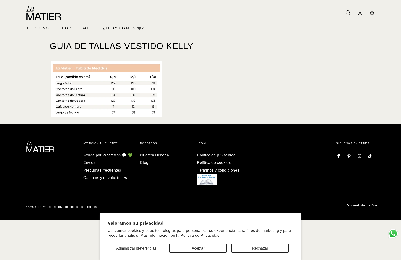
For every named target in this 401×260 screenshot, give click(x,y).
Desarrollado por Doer (362, 205)
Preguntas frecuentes (102, 170)
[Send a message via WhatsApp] (393, 233)
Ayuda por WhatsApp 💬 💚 (108, 155)
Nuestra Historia (154, 155)
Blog (144, 163)
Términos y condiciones (218, 170)
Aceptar (198, 248)
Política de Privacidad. (201, 235)
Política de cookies (214, 163)
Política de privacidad (216, 155)
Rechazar (260, 248)
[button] (348, 13)
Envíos (89, 163)
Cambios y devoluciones (105, 178)
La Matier (44, 207)
